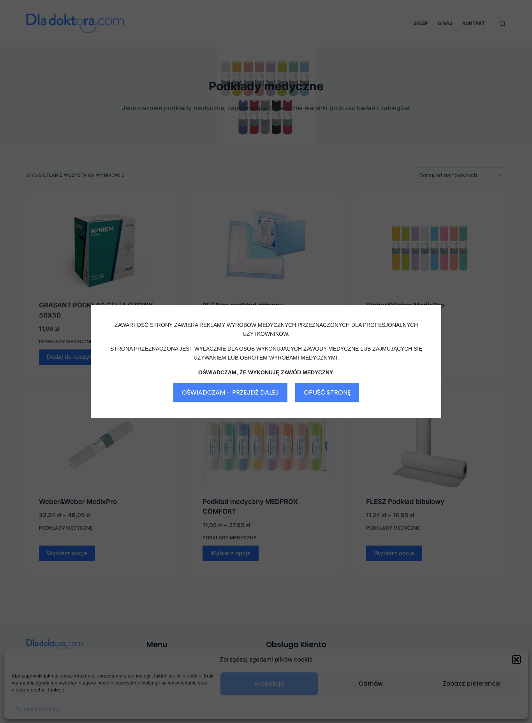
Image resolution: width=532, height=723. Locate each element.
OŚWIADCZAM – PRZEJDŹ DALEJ (230, 392)
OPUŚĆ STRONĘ (327, 392)
